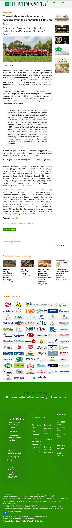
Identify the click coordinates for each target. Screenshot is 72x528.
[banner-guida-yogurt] (62, 59)
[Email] (67, 247)
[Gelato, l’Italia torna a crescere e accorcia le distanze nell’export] (62, 260)
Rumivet (47, 425)
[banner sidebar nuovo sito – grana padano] (62, 37)
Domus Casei (8, 12)
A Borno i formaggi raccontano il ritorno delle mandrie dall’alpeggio (7, 274)
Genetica (35, 435)
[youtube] (18, 457)
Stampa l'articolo (10, 229)
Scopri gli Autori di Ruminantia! (49, 449)
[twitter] (11, 457)
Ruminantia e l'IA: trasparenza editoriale (18, 223)
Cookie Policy (21, 521)
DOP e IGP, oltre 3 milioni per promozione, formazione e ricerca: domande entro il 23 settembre (44, 275)
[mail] (15, 460)
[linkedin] (8, 460)
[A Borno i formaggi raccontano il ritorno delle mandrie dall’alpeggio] (9, 260)
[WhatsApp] (64, 247)
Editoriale (35, 431)
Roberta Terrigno (12, 218)
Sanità (34, 438)
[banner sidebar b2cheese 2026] (62, 15)
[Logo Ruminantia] (26, 2)
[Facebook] (54, 247)
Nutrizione (36, 448)
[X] (57, 247)
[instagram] (15, 457)
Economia (36, 451)
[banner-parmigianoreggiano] (62, 26)
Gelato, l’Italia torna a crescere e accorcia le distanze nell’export (62, 273)
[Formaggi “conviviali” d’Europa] (27, 260)
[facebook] (8, 457)
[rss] (11, 460)
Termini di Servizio (35, 521)
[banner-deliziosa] (62, 48)
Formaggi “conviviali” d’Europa (25, 271)
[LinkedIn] (61, 247)
